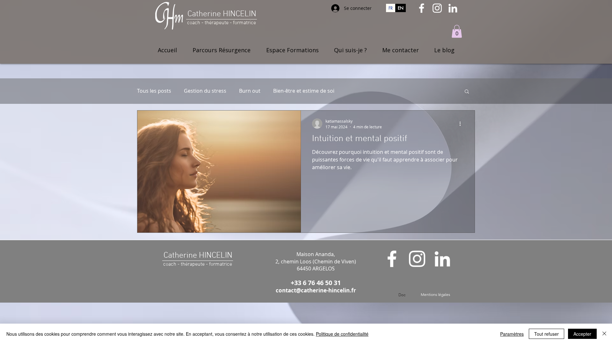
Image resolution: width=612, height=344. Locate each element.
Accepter (582, 334)
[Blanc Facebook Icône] (421, 8)
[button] (456, 31)
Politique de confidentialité (342, 334)
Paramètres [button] (512, 334)
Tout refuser (546, 334)
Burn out (249, 90)
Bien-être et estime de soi (303, 90)
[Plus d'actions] (462, 123)
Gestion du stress (205, 90)
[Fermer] (604, 334)
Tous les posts (154, 90)
